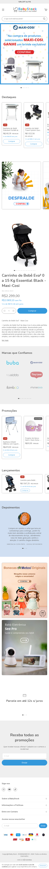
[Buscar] (44, 19)
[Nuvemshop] (24, 860)
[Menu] (3, 10)
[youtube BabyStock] (9, 789)
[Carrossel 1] (24, 53)
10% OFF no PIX (24, 2)
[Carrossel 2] (24, 647)
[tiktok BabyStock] (15, 789)
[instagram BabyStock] (3, 789)
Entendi (43, 866)
